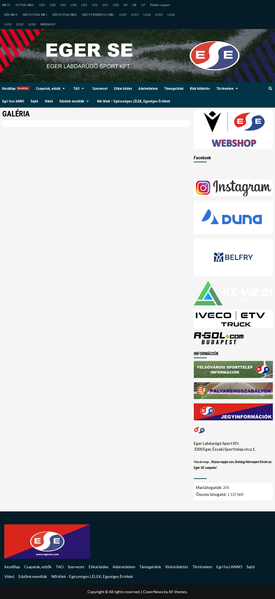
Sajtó (34, 101)
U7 (143, 5)
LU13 (7, 24)
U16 (52, 5)
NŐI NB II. (11, 14)
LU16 (147, 14)
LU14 (171, 14)
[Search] (270, 89)
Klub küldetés (200, 89)
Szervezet (100, 89)
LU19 (123, 14)
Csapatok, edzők (48, 89)
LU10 (31, 24)
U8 (134, 5)
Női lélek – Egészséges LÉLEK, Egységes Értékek (133, 101)
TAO (76, 89)
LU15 (159, 14)
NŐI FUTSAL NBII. (64, 14)
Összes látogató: (211, 494)
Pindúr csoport (160, 5)
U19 (42, 5)
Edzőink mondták (72, 101)
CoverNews (153, 591)
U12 (95, 5)
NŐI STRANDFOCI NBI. (98, 14)
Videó (49, 101)
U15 (63, 5)
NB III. (6, 5)
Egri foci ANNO (13, 101)
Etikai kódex (123, 89)
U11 (105, 5)
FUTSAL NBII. (25, 5)
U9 (125, 5)
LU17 (135, 14)
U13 (84, 5)
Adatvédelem (148, 89)
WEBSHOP (47, 24)
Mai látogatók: (209, 487)
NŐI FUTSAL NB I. (35, 14)
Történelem (225, 89)
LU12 (19, 24)
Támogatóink (173, 89)
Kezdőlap (15, 89)
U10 (116, 5)
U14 (73, 5)
